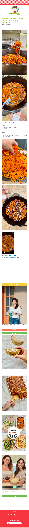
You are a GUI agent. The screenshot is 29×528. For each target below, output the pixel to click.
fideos (11, 257)
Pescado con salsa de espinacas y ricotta (6, 371)
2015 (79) (3, 506)
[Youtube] (15, 513)
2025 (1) (3, 497)
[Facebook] (12, 513)
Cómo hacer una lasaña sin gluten (5, 411)
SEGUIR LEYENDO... (4, 326)
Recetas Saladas (17, 18)
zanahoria (19, 257)
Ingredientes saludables (11, 18)
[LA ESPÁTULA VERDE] (14, 10)
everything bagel (16, 129)
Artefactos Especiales (4, 18)
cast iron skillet (7, 257)
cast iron (3, 257)
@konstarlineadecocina (13, 27)
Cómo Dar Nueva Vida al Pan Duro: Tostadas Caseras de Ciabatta (9, 368)
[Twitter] (9, 513)
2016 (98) (3, 505)
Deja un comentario (8, 22)
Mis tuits (3, 517)
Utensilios (21, 18)
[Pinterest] (20, 513)
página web (23, 27)
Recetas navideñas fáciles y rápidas (6, 450)
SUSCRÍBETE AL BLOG (14, 328)
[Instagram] (17, 513)
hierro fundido (15, 257)
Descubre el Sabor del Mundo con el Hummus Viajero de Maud (8, 490)
